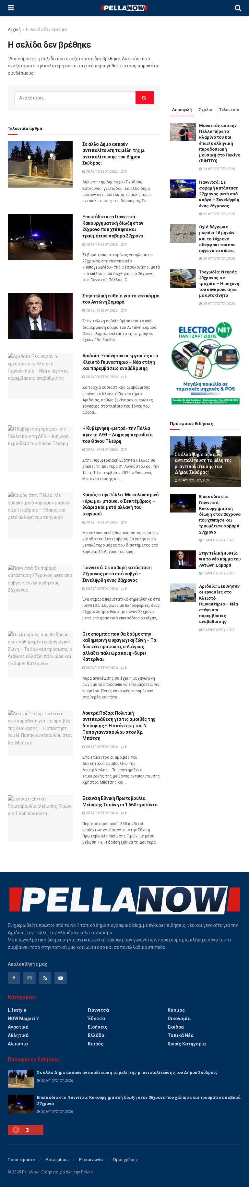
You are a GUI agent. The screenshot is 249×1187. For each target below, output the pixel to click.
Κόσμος (176, 1010)
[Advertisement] (205, 58)
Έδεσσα (96, 1018)
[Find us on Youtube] (60, 978)
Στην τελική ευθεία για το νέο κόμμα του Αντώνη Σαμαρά (220, 559)
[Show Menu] (11, 8)
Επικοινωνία (91, 1159)
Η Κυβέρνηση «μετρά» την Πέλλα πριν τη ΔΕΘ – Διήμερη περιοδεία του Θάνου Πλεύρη (117, 435)
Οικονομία (179, 1018)
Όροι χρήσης (125, 1159)
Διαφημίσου (57, 1159)
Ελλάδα (96, 1035)
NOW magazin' (23, 1018)
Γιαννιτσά (98, 1010)
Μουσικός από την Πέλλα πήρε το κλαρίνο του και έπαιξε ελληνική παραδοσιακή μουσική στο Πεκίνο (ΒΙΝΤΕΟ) (219, 143)
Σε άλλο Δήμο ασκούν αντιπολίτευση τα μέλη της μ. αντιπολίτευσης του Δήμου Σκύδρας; (127, 1072)
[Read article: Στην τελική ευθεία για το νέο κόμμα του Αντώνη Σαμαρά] (40, 316)
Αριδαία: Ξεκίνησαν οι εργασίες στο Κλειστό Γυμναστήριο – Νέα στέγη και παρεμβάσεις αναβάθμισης (120, 362)
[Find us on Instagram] (29, 978)
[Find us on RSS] (45, 978)
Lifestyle (17, 1010)
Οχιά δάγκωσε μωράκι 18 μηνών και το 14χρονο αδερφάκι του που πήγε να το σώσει (217, 239)
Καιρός (95, 1043)
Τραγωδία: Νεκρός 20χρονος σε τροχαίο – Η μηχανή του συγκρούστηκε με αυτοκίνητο (219, 284)
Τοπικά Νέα (181, 1035)
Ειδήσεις (97, 1027)
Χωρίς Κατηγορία (187, 1043)
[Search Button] (238, 8)
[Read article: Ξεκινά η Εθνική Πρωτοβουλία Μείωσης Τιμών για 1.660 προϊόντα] (40, 818)
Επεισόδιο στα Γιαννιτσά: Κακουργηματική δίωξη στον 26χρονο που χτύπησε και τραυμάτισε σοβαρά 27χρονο (220, 514)
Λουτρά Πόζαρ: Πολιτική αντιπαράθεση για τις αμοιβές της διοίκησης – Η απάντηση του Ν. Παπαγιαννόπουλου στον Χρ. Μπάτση (118, 725)
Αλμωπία (18, 1043)
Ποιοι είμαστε (21, 1159)
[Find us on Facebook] (14, 978)
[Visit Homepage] (124, 8)
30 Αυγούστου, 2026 (101, 171)
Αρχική (14, 29)
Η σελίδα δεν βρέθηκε (46, 29)
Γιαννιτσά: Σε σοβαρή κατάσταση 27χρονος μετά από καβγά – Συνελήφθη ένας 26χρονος (117, 574)
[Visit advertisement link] (205, 363)
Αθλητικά (18, 1035)
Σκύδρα (176, 1027)
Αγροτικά (18, 1027)
